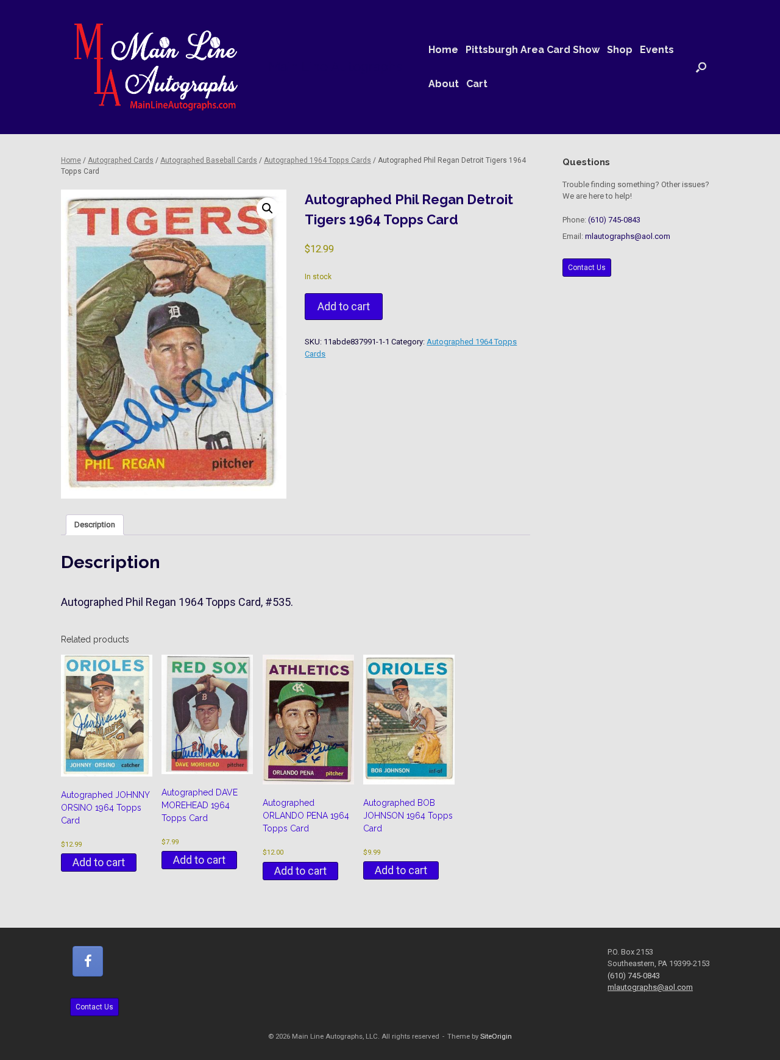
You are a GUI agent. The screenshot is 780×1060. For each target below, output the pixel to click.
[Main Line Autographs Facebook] (88, 961)
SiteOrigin (496, 1036)
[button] (701, 67)
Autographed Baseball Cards (208, 160)
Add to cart (343, 306)
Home (443, 49)
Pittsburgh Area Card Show (533, 49)
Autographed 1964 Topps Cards (317, 160)
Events (657, 49)
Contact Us (587, 267)
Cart (477, 84)
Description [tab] (94, 524)
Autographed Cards (121, 160)
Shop (620, 49)
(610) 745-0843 (614, 219)
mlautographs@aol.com (627, 236)
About (443, 84)
